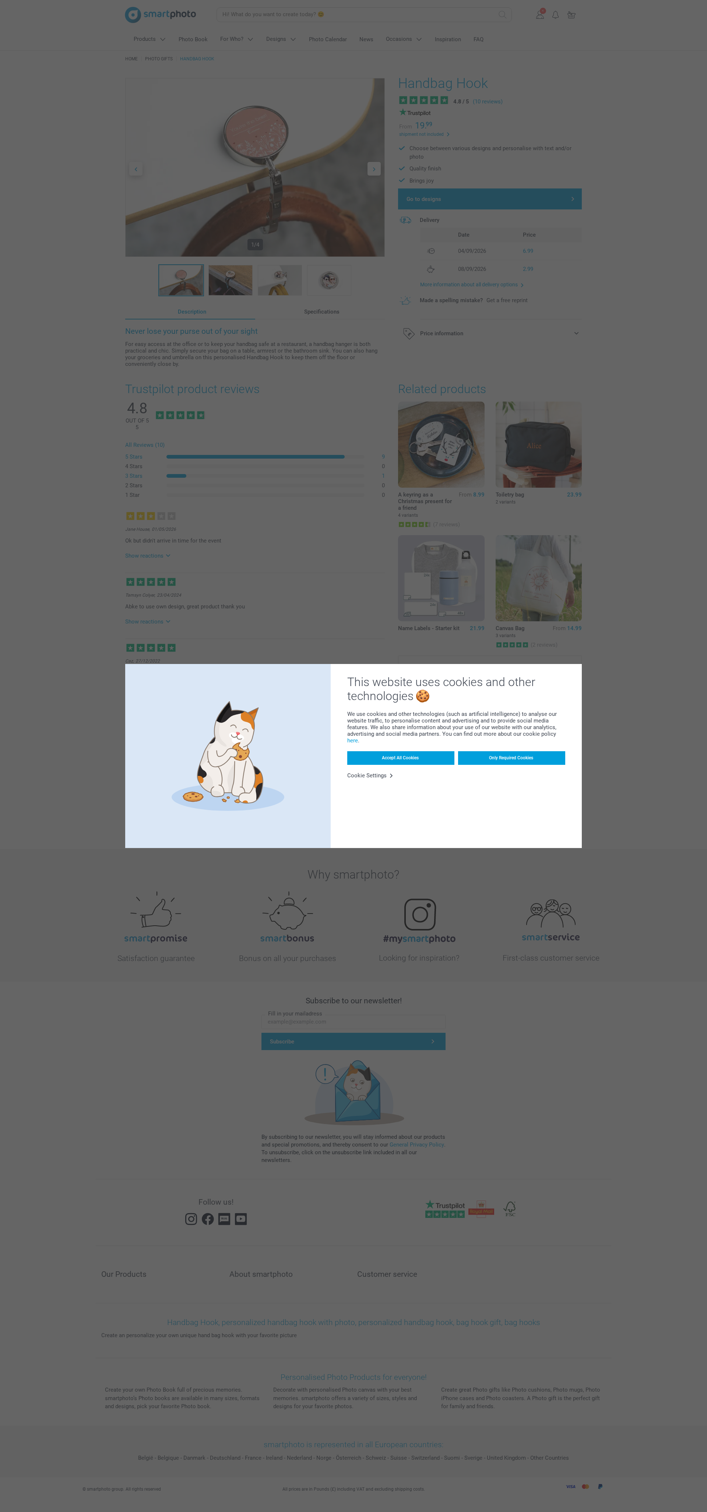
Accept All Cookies (400, 757)
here (352, 740)
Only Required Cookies (511, 757)
